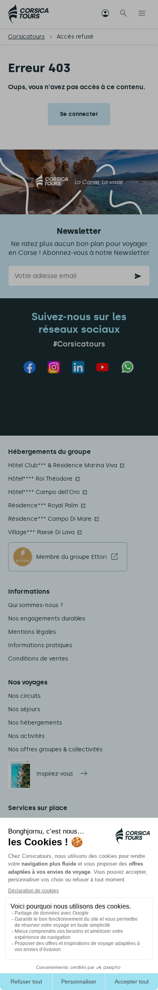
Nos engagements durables (46, 618)
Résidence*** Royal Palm (43, 505)
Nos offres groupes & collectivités (55, 749)
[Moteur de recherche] (123, 14)
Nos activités (26, 736)
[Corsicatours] (28, 14)
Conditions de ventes (38, 658)
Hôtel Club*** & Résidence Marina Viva (62, 465)
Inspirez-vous (54, 773)
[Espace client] (105, 14)
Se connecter (79, 114)
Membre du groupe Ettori (71, 557)
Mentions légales (32, 632)
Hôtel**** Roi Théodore (40, 478)
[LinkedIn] (78, 367)
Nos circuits (24, 696)
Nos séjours (24, 709)
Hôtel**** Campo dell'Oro (44, 492)
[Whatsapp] (128, 367)
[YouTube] (102, 367)
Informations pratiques (40, 645)
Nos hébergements (35, 722)
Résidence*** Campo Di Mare (50, 518)
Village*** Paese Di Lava (41, 532)
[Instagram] (54, 367)
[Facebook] (29, 367)
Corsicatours (26, 36)
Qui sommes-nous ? (35, 605)
